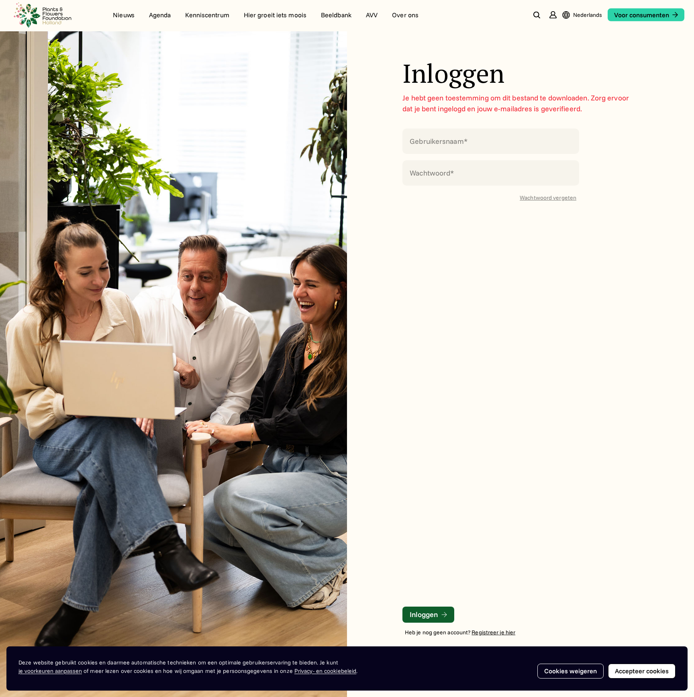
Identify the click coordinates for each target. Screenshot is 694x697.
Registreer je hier (493, 632)
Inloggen (424, 614)
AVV (372, 15)
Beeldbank (336, 15)
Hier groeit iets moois (275, 15)
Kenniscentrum (207, 15)
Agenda (160, 15)
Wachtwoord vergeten (548, 197)
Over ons (405, 15)
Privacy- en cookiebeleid (325, 671)
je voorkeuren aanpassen (50, 671)
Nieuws (124, 15)
